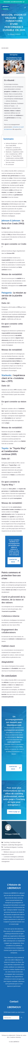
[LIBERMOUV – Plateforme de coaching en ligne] (5, 7)
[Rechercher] (21, 1018)
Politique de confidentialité (8, 1035)
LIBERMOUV (14, 1007)
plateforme (19, 931)
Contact (14, 1001)
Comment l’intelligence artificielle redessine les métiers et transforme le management (13, 859)
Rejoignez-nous (9, 976)
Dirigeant (4, 845)
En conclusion (10, 164)
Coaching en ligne (15, 842)
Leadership (11, 845)
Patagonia (7, 292)
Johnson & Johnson (11, 220)
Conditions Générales (15, 1037)
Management (18, 845)
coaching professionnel (11, 933)
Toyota (5, 448)
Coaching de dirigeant (10, 847)
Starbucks (6, 375)
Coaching (6, 842)
